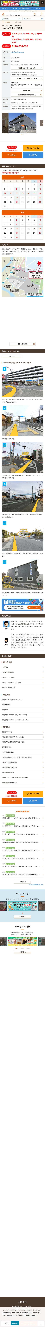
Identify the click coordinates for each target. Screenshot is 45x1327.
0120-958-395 (20, 46)
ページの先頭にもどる (36, 884)
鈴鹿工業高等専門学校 (9, 783)
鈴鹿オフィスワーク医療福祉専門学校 (15, 777)
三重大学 (5, 667)
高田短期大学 (6, 705)
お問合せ (13, 155)
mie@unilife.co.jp (17, 52)
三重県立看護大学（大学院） (12, 682)
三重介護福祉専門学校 (9, 767)
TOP (3, 22)
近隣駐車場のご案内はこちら (27, 95)
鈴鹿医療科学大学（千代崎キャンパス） (15, 720)
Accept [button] (14, 1323)
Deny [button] (6, 1323)
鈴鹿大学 (5, 710)
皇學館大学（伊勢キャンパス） (12, 699)
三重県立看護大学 (8, 672)
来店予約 (34, 155)
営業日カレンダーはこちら (26, 68)
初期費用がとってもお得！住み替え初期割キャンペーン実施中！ (22, 8)
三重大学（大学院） (8, 677)
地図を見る (26, 90)
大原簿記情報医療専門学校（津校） (14, 742)
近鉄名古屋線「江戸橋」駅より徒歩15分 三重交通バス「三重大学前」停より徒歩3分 (27, 38)
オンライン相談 (35, 148)
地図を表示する (23, 344)
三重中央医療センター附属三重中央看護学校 (17, 757)
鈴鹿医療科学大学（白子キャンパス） (15, 715)
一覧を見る (22, 882)
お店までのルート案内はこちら (27, 78)
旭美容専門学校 (7, 732)
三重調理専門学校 (8, 772)
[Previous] (3, 123)
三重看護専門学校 (8, 752)
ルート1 (11, 356)
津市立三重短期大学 (8, 687)
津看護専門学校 (7, 747)
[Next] (41, 123)
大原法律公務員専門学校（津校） (13, 737)
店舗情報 (7, 22)
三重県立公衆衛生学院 (9, 762)
